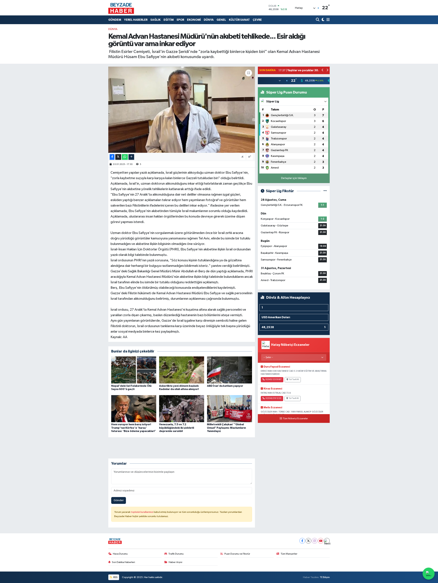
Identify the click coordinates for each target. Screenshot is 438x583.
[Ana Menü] (327, 19)
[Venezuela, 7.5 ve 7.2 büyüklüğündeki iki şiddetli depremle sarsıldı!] (181, 408)
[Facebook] (302, 541)
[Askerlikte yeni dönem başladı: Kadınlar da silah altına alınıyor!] (181, 369)
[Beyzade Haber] (121, 8)
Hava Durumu (120, 554)
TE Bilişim (325, 577)
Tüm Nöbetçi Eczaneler (295, 418)
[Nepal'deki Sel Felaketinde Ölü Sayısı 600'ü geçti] (133, 369)
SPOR (180, 19)
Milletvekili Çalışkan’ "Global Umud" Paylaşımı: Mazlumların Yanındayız (226, 427)
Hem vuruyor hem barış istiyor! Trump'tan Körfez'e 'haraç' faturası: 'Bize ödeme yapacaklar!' (133, 427)
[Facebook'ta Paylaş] (112, 157)
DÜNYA (209, 19)
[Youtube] (321, 541)
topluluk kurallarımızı (142, 512)
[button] (323, 70)
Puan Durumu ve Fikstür (237, 554)
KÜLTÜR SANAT (239, 19)
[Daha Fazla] (131, 157)
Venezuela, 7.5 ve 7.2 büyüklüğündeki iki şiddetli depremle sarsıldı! (176, 427)
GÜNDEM (114, 19)
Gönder (119, 500)
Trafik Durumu (176, 554)
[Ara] (318, 19)
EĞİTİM (169, 19)
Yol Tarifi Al (294, 380)
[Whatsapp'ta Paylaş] (125, 157)
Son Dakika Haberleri (123, 562)
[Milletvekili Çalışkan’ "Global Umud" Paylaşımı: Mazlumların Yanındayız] (229, 408)
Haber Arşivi (175, 562)
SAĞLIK (155, 19)
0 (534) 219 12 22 (273, 398)
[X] (308, 541)
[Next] (327, 541)
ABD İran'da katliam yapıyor (225, 385)
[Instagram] (314, 541)
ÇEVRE (257, 19)
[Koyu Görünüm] (322, 19)
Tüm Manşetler (289, 554)
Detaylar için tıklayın (294, 178)
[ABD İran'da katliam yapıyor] (229, 369)
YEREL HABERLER (135, 19)
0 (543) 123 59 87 (273, 380)
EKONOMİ (194, 19)
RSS (115, 577)
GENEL (221, 19)
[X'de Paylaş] (118, 157)
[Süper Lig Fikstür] (325, 191)
